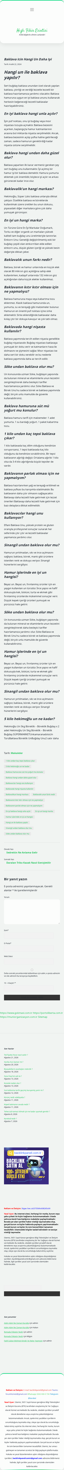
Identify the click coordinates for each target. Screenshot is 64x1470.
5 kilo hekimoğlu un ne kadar (17, 766)
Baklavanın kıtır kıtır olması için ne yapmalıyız (24, 800)
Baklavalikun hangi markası (17, 794)
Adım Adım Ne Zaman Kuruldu (16, 1323)
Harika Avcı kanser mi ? (13, 1062)
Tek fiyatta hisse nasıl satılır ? (16, 1055)
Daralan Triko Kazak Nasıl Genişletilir (28, 862)
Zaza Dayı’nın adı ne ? (13, 1076)
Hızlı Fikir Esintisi (32, 31)
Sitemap (42, 1017)
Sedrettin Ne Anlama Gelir (22, 852)
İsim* (6, 930)
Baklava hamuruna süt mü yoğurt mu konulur (24, 772)
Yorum (6, 897)
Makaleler (17, 753)
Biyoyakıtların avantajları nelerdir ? (18, 1069)
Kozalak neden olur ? (12, 1083)
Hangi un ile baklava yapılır (17, 822)
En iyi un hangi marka (44, 811)
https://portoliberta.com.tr (48, 1013)
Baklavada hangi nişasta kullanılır (19, 789)
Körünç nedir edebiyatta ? (14, 1097)
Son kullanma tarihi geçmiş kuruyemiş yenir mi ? (24, 1090)
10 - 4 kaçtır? (10, 983)
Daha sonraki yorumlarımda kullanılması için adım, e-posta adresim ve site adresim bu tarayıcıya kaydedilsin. (32, 974)
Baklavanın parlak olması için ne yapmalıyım (24, 805)
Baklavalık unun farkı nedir (44, 794)
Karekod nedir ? (10, 1118)
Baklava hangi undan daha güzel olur (21, 777)
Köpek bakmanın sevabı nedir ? (16, 1104)
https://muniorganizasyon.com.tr (19, 1017)
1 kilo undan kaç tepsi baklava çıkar (20, 761)
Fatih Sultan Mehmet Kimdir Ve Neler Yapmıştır (23, 1341)
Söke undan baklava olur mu (17, 833)
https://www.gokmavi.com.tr (16, 1013)
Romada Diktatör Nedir (13, 1332)
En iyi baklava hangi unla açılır (18, 811)
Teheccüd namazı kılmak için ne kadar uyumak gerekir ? (27, 1111)
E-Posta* (7, 943)
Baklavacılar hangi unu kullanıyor (19, 783)
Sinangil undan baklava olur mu (19, 828)
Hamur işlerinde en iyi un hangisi (19, 817)
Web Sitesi (8, 956)
